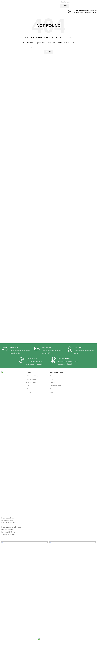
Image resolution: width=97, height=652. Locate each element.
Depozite (52, 376)
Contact (52, 382)
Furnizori (52, 379)
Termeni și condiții (31, 382)
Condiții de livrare (55, 389)
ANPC (27, 385)
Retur (51, 392)
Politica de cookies (31, 379)
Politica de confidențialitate (34, 376)
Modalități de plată (55, 385)
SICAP (28, 389)
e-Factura (29, 392)
